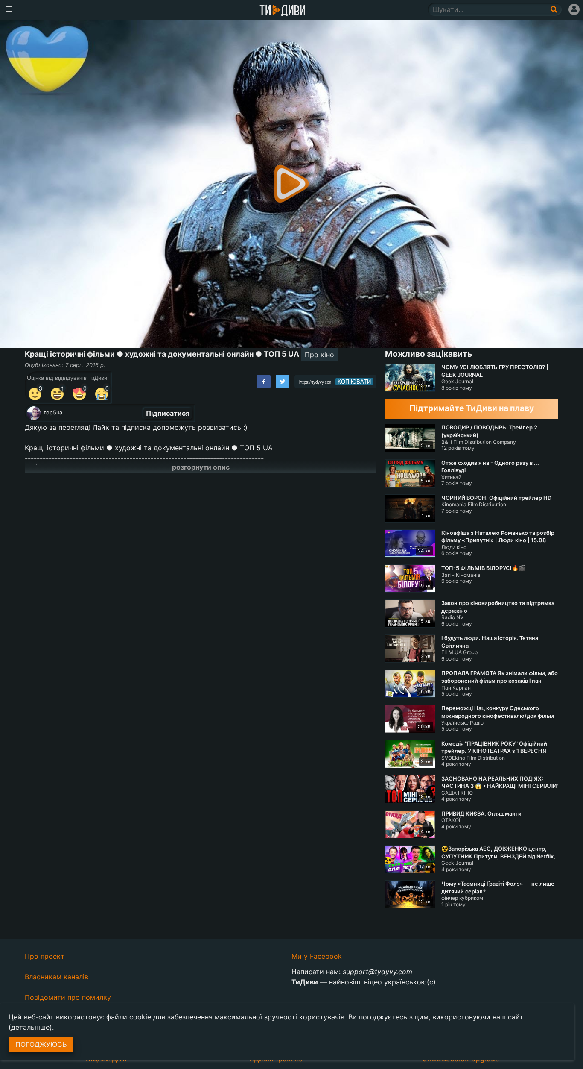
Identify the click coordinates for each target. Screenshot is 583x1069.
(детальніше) (30, 1027)
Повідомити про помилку (68, 997)
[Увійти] (574, 9)
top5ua (53, 412)
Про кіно (319, 354)
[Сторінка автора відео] (34, 413)
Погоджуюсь (41, 1044)
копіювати (354, 381)
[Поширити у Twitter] (282, 381)
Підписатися (167, 413)
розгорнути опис (201, 467)
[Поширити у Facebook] (264, 381)
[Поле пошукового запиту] (555, 9)
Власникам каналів (56, 976)
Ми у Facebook (317, 956)
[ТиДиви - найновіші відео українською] (282, 11)
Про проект (44, 956)
